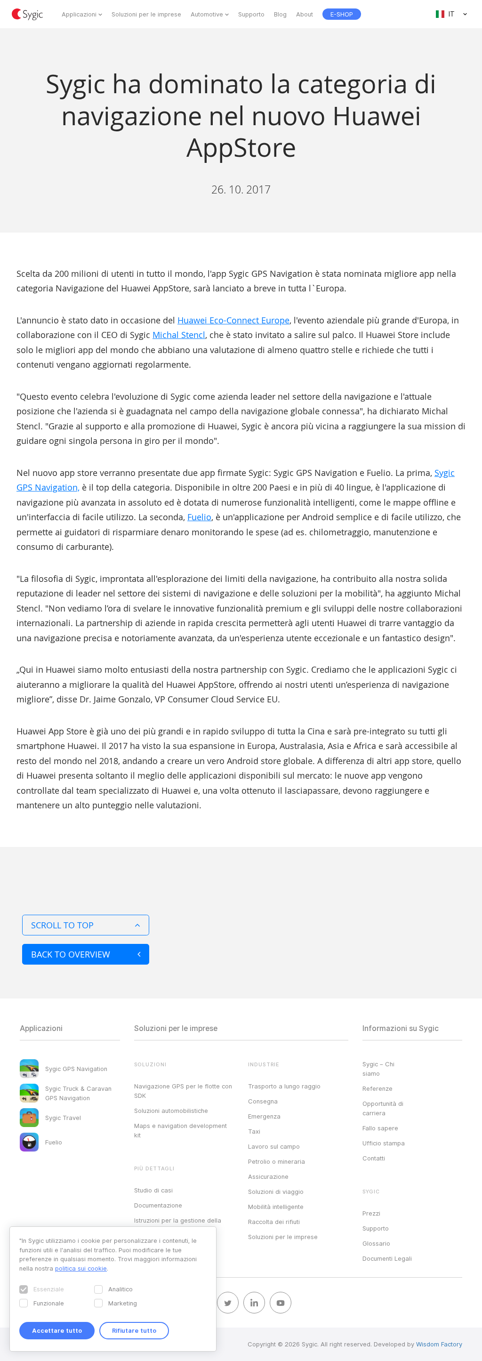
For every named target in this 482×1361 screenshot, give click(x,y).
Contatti (373, 1158)
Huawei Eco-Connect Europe (233, 320)
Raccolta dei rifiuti (274, 1221)
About (304, 14)
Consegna (263, 1101)
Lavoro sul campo (274, 1146)
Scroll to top (62, 925)
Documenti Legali (387, 1258)
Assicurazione (268, 1176)
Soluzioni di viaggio (276, 1191)
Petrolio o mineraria (276, 1161)
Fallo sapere (380, 1128)
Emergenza (264, 1116)
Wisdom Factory (439, 1344)
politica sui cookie (81, 1268)
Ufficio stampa (383, 1143)
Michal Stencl (179, 334)
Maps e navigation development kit (180, 1130)
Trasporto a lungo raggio (284, 1086)
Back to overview (70, 954)
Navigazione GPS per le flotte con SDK (183, 1090)
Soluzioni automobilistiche (171, 1110)
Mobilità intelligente (276, 1206)
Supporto (251, 14)
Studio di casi (153, 1190)
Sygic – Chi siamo (378, 1068)
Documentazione (158, 1205)
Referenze (377, 1088)
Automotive (207, 14)
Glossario (376, 1243)
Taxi (254, 1131)
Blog (280, 14)
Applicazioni (79, 14)
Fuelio (199, 517)
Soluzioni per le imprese (146, 14)
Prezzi (371, 1213)
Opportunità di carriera (382, 1108)
